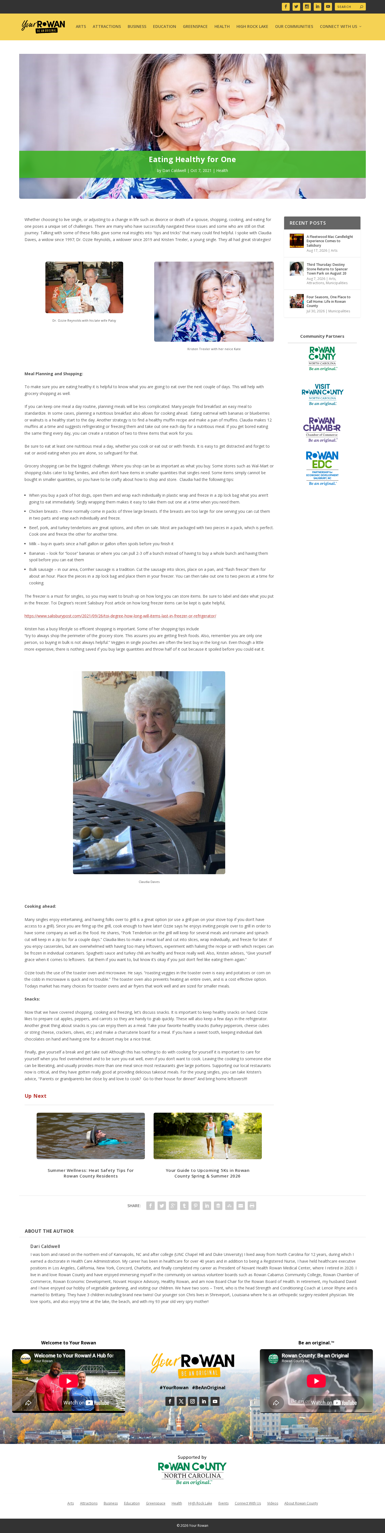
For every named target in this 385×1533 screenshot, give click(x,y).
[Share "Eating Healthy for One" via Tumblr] (184, 1205)
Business (137, 26)
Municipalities (337, 282)
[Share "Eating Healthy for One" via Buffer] (218, 1205)
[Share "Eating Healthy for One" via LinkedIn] (207, 1205)
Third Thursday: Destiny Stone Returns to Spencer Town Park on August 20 (327, 269)
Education (164, 26)
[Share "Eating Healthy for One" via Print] (252, 1205)
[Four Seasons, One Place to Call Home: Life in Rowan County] (297, 301)
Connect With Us (338, 26)
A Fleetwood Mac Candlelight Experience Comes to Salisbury (330, 241)
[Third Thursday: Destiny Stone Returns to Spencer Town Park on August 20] (297, 269)
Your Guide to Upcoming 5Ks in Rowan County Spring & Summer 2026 (208, 1173)
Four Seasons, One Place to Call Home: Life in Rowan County (329, 301)
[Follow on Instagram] (192, 1401)
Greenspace (195, 26)
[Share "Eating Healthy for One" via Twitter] (161, 1205)
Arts (81, 26)
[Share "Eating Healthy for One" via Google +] (173, 1205)
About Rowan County (301, 1503)
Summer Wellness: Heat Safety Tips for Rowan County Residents (91, 1173)
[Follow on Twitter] (181, 1401)
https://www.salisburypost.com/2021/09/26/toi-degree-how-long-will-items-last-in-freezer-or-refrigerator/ (120, 615)
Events (223, 1503)
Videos (272, 1503)
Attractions (107, 26)
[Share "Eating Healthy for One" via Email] (240, 1205)
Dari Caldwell (174, 170)
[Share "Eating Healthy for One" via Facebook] (150, 1205)
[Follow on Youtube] (215, 1401)
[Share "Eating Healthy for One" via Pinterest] (195, 1205)
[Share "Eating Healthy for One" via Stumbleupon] (229, 1205)
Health (222, 26)
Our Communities (294, 26)
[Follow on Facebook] (169, 1401)
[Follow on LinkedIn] (203, 1401)
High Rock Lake (252, 26)
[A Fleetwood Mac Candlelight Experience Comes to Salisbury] (297, 241)
